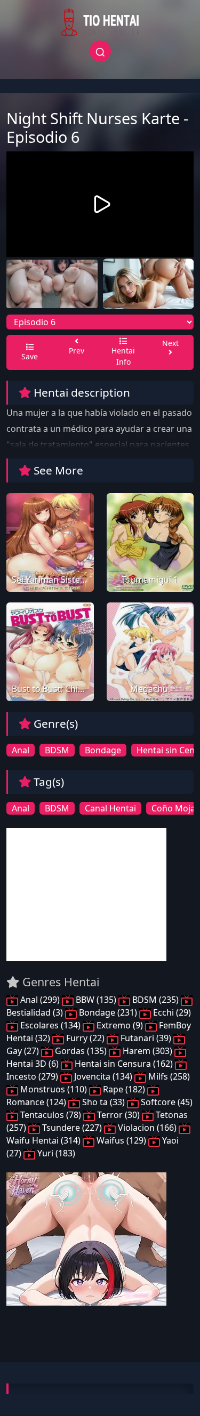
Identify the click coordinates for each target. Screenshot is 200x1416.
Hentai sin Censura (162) (124, 1063)
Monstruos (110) (53, 1089)
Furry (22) (85, 1038)
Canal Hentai (110, 808)
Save (29, 356)
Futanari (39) (145, 1038)
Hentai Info (123, 356)
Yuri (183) (55, 1153)
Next (170, 343)
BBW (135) (96, 999)
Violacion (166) (147, 1127)
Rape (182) (124, 1089)
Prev (76, 350)
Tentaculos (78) (50, 1115)
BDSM (57, 750)
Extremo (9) (119, 1025)
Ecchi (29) (171, 1012)
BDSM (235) (155, 999)
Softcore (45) (166, 1102)
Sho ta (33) (103, 1102)
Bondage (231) (108, 1012)
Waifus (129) (121, 1140)
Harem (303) (147, 1051)
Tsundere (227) (72, 1127)
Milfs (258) (168, 1076)
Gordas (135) (81, 1051)
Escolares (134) (50, 1025)
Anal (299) (40, 999)
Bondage (103, 750)
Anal (20, 750)
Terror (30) (118, 1115)
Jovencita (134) (103, 1076)
